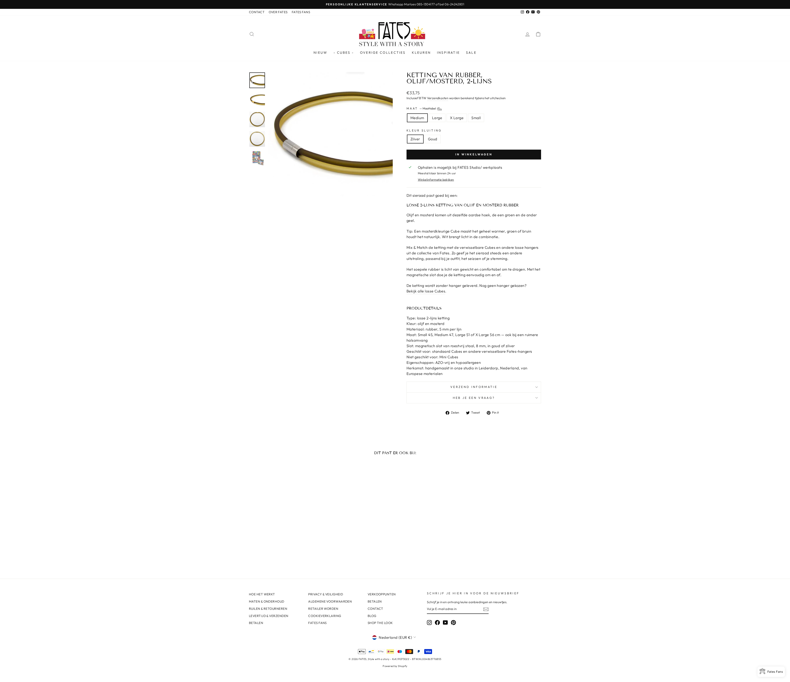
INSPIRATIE (448, 52)
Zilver (415, 139)
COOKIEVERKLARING (324, 616)
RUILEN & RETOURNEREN (268, 609)
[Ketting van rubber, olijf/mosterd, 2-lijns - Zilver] (281, 554)
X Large (457, 117)
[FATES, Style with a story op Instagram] (429, 622)
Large (437, 117)
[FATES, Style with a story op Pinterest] (453, 622)
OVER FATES (278, 12)
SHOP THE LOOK (380, 623)
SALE (471, 52)
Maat (422, 108)
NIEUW (320, 52)
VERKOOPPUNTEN (382, 594)
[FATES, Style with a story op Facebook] (437, 622)
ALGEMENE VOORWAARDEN (330, 601)
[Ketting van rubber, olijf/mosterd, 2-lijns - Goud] (286, 554)
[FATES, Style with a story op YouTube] (445, 622)
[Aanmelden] (486, 609)
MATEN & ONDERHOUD (266, 601)
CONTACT (257, 12)
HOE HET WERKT (262, 594)
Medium (417, 117)
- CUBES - (343, 52)
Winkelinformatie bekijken (436, 180)
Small (476, 117)
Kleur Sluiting (424, 130)
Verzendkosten (437, 98)
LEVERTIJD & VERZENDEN (268, 616)
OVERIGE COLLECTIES (383, 52)
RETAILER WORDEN (323, 609)
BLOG (372, 616)
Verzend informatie (473, 387)
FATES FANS (301, 12)
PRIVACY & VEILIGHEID (325, 594)
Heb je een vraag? (474, 398)
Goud (432, 139)
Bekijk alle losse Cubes (426, 291)
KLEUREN (421, 52)
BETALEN (256, 623)
